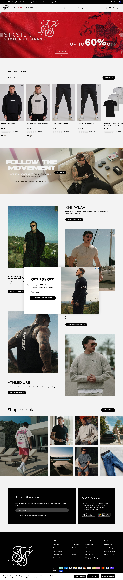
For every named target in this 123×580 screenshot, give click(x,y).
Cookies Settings (80, 576)
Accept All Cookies (107, 576)
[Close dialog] (97, 268)
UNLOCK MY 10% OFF (43, 298)
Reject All (93, 576)
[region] (61, 576)
